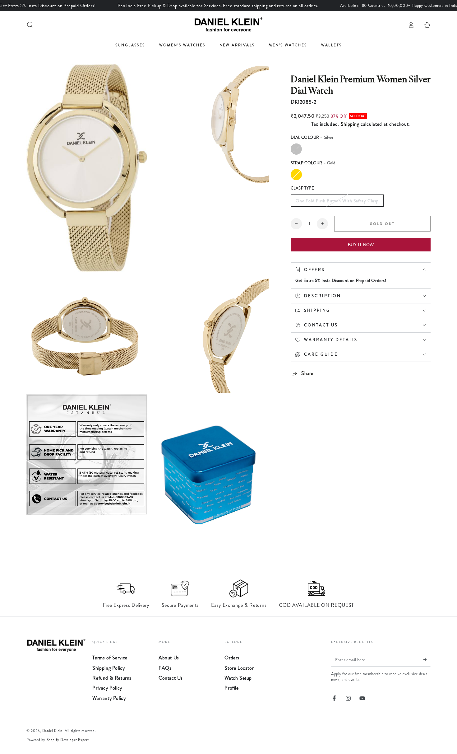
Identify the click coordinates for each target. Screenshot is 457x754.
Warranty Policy (109, 698)
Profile (231, 687)
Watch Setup (238, 677)
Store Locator (239, 668)
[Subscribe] (427, 659)
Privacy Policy (107, 687)
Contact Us (171, 677)
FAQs (165, 668)
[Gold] (296, 174)
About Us (169, 657)
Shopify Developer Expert (68, 739)
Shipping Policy (108, 668)
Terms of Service (109, 657)
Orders (231, 657)
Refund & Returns (112, 677)
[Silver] (296, 149)
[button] (30, 25)
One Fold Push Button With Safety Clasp (337, 200)
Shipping (350, 124)
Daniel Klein (52, 730)
